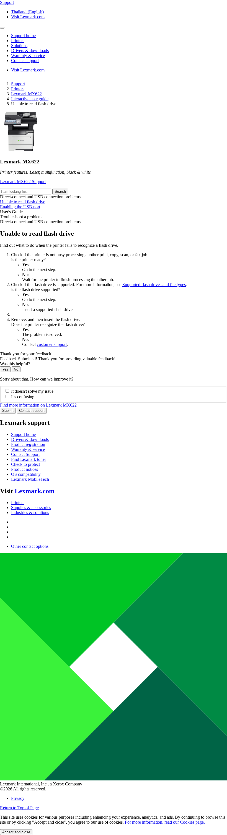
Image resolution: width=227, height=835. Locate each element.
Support (18, 83)
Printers (17, 88)
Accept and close (16, 832)
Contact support (32, 410)
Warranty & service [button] (28, 55)
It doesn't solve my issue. (33, 391)
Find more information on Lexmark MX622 (38, 405)
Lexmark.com (35, 491)
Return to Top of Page (19, 807)
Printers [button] (17, 40)
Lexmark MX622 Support (23, 181)
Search (60, 191)
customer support (52, 344)
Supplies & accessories (31, 507)
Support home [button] (23, 35)
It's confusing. (23, 396)
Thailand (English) (27, 11)
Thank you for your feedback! (26, 353)
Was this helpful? (15, 363)
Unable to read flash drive (22, 201)
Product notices (24, 469)
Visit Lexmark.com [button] (28, 16)
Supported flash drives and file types (154, 284)
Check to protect (25, 464)
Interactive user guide (29, 98)
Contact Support (25, 454)
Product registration (28, 444)
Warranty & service (28, 449)
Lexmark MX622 (26, 93)
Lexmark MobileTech (30, 479)
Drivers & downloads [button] (30, 50)
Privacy (17, 798)
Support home (23, 434)
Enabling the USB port (20, 206)
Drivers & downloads (30, 439)
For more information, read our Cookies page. (165, 822)
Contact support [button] (25, 60)
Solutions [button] (19, 45)
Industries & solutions (30, 512)
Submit (8, 410)
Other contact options (29, 546)
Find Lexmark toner (28, 459)
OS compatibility (26, 474)
